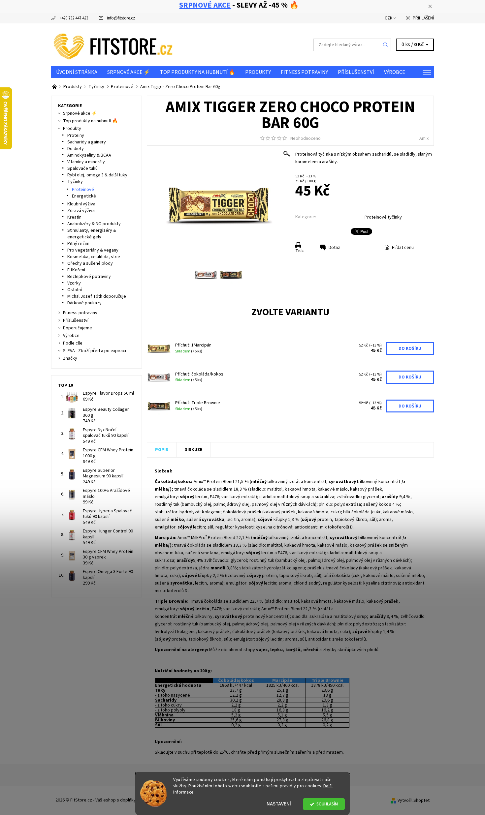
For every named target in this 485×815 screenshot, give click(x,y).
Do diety (75, 148)
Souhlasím (327, 804)
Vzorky (74, 283)
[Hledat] (385, 45)
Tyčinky (75, 181)
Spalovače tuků (82, 168)
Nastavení (279, 803)
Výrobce (394, 72)
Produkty (258, 72)
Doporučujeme (77, 328)
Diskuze (193, 449)
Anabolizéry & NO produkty (94, 224)
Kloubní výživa (81, 204)
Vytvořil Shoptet (414, 800)
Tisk (299, 251)
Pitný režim (78, 243)
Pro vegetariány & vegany (92, 250)
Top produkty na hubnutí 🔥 (197, 72)
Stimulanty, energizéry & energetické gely (91, 233)
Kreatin (74, 217)
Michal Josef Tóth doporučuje (96, 296)
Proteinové (83, 189)
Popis (161, 449)
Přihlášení (423, 18)
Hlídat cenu (403, 247)
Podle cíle (72, 343)
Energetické (84, 196)
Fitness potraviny (304, 72)
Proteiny (75, 135)
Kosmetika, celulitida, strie (93, 257)
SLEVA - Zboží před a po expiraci (94, 350)
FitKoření (76, 270)
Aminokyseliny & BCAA (89, 155)
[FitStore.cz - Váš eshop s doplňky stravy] (113, 44)
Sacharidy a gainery (86, 142)
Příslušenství (356, 72)
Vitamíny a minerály (86, 162)
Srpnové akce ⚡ (128, 72)
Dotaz (334, 247)
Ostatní (74, 290)
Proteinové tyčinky (383, 217)
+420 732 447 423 (73, 18)
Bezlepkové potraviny (89, 276)
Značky (70, 358)
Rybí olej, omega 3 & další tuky (97, 175)
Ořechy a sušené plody (90, 263)
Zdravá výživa (81, 210)
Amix (424, 138)
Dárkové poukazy (84, 303)
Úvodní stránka (76, 72)
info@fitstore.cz (121, 18)
